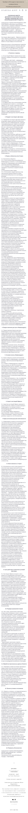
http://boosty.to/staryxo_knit (13, 6)
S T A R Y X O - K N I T (9, 10)
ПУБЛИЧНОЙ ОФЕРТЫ (13, 794)
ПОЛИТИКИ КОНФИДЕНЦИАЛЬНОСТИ (13, 796)
